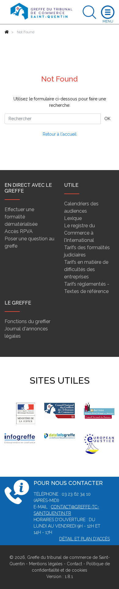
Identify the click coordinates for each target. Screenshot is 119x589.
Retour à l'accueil (60, 134)
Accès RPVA (19, 231)
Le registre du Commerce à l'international (79, 233)
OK (107, 118)
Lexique (73, 218)
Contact (74, 563)
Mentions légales (46, 563)
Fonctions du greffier (27, 321)
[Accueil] (7, 32)
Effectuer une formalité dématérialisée (21, 217)
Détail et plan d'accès (84, 538)
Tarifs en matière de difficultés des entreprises (86, 269)
